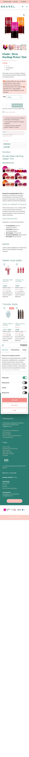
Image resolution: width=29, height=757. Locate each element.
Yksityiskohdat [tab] (15, 349)
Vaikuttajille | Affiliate (8, 453)
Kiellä (14, 410)
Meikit (18, 133)
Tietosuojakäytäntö (7, 437)
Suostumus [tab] (5, 349)
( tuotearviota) (12, 60)
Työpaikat (5, 455)
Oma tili (15, 1)
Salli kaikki (14, 400)
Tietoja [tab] (24, 349)
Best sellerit (21, 131)
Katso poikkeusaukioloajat (9, 488)
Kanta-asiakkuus (7, 434)
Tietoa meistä (6, 447)
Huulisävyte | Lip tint (7, 136)
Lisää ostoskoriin (17, 105)
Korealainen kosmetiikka (12, 131)
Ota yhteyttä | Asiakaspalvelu (10, 430)
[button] (23, 15)
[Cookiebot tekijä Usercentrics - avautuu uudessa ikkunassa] (20, 345)
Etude (8, 66)
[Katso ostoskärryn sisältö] (22, 6)
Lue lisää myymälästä (14, 501)
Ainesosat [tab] (7, 144)
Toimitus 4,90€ (7, 1)
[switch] (25, 382)
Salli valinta (14, 405)
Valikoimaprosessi (7, 452)
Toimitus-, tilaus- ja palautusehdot (11, 435)
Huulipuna (21, 134)
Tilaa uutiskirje (6, 450)
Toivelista (23, 1)
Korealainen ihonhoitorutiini (10, 448)
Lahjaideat (14, 133)
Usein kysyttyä (6, 432)
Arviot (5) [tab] (7, 147)
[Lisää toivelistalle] (4, 264)
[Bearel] (8, 6)
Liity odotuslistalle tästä (8, 289)
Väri (4, 96)
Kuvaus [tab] (6, 141)
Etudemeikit (15, 134)
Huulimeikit (8, 133)
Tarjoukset (22, 133)
